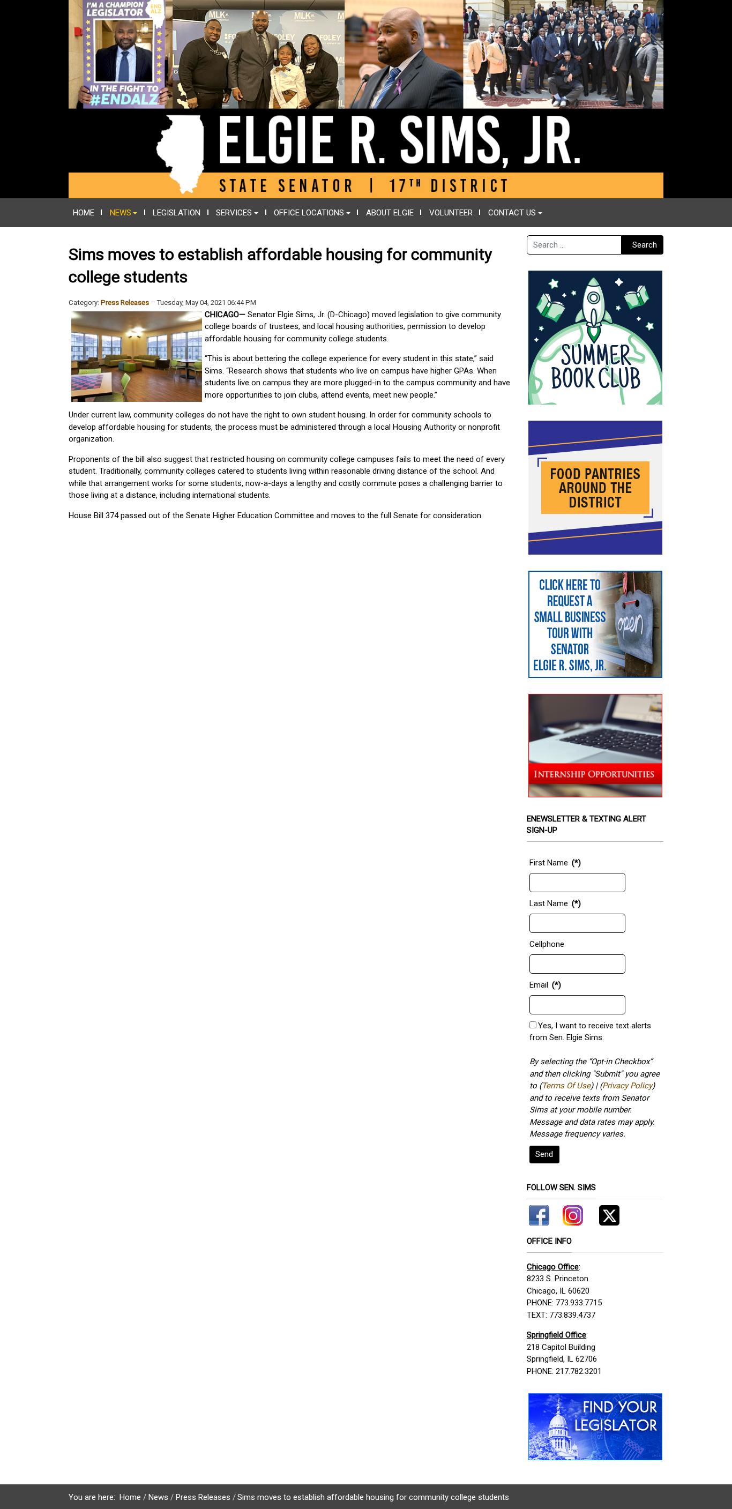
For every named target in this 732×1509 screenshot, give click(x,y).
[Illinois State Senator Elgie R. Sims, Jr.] (366, 98)
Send (544, 1154)
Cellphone (546, 944)
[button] (123, 213)
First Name (548, 863)
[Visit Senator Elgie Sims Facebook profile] (541, 1213)
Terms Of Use (566, 1085)
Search (644, 245)
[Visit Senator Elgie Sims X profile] (605, 1213)
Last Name (548, 903)
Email (538, 985)
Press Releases (125, 302)
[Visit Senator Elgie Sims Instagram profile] (573, 1213)
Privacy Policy (627, 1085)
